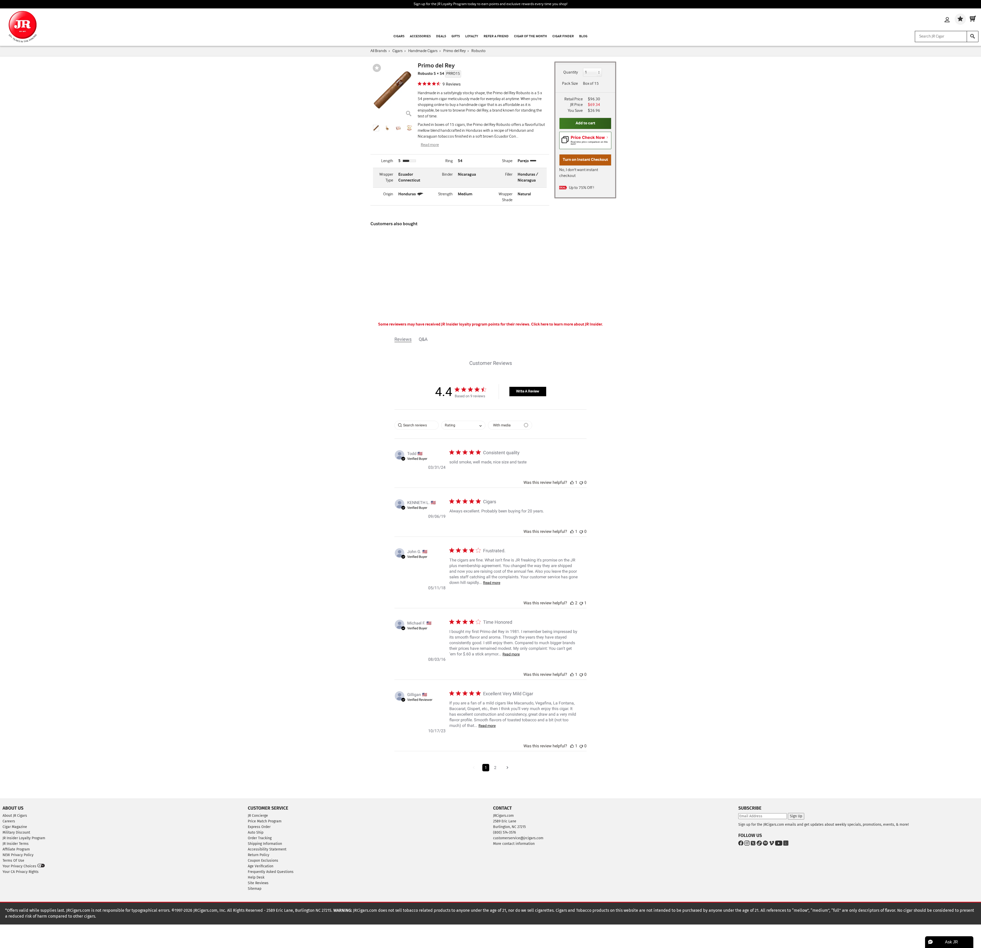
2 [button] (495, 767)
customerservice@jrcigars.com (518, 838)
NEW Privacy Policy (18, 855)
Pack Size (570, 83)
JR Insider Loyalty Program (24, 838)
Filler (508, 174)
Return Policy (258, 855)
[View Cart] (972, 19)
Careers (9, 821)
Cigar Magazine (15, 827)
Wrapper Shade (505, 197)
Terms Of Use (13, 860)
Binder (447, 174)
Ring (449, 161)
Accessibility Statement (267, 849)
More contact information (514, 844)
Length (387, 161)
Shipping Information (265, 844)
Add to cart (585, 123)
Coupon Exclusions (263, 860)
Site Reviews (258, 883)
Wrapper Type (386, 177)
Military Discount (16, 832)
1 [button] (486, 767)
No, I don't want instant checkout (578, 172)
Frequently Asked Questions (271, 872)
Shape (507, 161)
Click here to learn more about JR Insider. (567, 324)
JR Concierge (258, 815)
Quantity (570, 72)
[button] (376, 128)
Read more (430, 144)
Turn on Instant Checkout (585, 159)
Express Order (259, 827)
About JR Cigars (15, 815)
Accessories (420, 36)
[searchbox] (416, 425)
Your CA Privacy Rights (21, 872)
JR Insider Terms (16, 844)
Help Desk (256, 877)
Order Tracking (260, 838)
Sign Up (796, 816)
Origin (388, 194)
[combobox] (463, 425)
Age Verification (260, 866)
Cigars (398, 36)
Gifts (455, 36)
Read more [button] (491, 583)
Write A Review (527, 391)
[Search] (972, 36)
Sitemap (254, 888)
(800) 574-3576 (504, 832)
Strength (445, 194)
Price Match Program (265, 821)
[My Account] (947, 20)
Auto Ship (255, 832)
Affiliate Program (16, 849)
